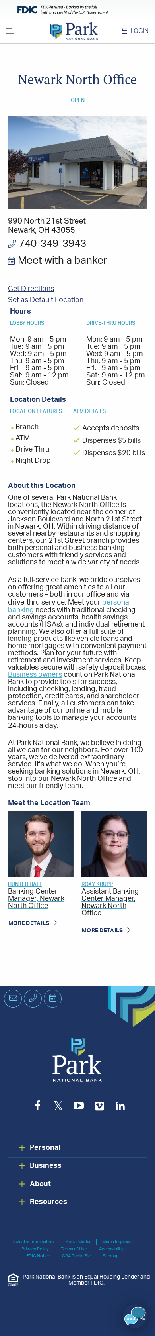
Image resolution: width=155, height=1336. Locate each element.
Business (46, 1165)
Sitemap (111, 1256)
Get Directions (31, 289)
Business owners (35, 674)
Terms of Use (74, 1249)
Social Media (78, 1242)
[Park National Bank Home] (74, 31)
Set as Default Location (45, 300)
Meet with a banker (62, 260)
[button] (135, 1316)
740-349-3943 (52, 243)
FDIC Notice (38, 1256)
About (40, 1184)
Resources (48, 1202)
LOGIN (139, 31)
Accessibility (111, 1249)
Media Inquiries (117, 1242)
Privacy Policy (35, 1249)
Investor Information (33, 1242)
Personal (45, 1147)
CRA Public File (76, 1256)
